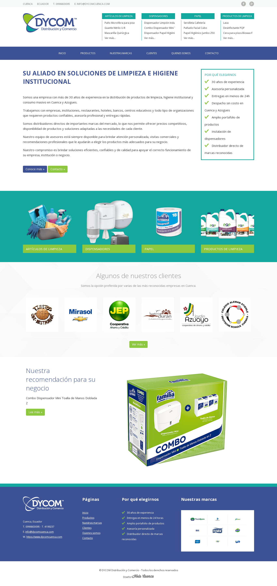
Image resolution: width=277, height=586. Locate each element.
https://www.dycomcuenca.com (44, 537)
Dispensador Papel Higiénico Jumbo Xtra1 (168, 33)
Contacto (212, 53)
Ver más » (138, 344)
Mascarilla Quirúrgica (117, 33)
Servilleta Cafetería (194, 23)
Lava (226, 23)
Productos (88, 53)
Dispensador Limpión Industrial (162, 23)
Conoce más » (35, 169)
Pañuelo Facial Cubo (195, 28)
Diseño (127, 577)
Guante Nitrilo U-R (115, 28)
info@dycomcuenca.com (93, 4)
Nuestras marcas (121, 53)
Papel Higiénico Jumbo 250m (200, 33)
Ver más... (110, 38)
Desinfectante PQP (234, 28)
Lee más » (35, 412)
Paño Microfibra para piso (120, 23)
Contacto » (57, 169)
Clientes (151, 53)
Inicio (62, 53)
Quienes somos (180, 53)
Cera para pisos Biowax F (237, 33)
